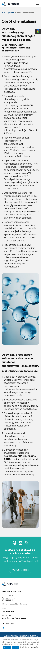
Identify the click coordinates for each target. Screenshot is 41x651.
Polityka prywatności (29, 647)
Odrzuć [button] (15, 647)
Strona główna (8, 12)
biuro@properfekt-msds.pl (14, 618)
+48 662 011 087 (8, 611)
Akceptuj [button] (6, 647)
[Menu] (37, 3)
